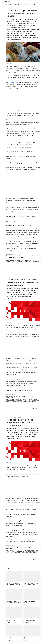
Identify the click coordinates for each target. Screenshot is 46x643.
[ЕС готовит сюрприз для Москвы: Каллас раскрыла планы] (32, 579)
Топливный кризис (32, 4)
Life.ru (15, 276)
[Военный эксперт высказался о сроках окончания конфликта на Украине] (14, 579)
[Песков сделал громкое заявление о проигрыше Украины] (14, 597)
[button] (23, 52)
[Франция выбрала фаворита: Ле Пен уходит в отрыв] (14, 615)
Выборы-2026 (10, 4)
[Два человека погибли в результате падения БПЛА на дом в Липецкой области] (32, 633)
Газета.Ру (14, 7)
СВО (25, 4)
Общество (19, 7)
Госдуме (15, 241)
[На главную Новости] (7, 1)
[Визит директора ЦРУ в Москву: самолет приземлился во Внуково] (14, 633)
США (25, 523)
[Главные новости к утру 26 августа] (32, 597)
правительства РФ (13, 82)
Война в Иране (18, 4)
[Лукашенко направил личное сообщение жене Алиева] (32, 615)
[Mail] (3, 1)
